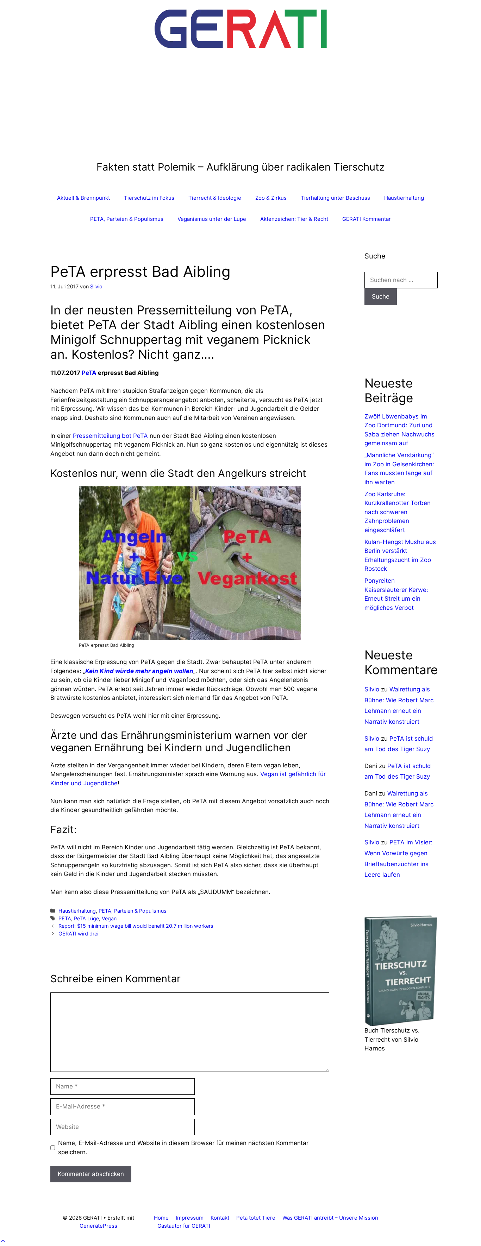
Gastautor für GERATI (183, 1225)
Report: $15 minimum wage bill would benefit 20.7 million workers (135, 926)
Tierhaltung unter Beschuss (335, 197)
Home (161, 1217)
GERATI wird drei (78, 934)
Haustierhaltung (404, 197)
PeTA (89, 372)
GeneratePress (98, 1225)
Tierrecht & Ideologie (214, 197)
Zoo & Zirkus (271, 197)
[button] (3, 1241)
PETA (64, 918)
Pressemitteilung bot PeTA (110, 435)
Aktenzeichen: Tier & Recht (294, 219)
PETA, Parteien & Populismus (126, 219)
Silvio (371, 689)
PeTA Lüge (86, 918)
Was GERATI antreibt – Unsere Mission (330, 1217)
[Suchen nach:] (401, 279)
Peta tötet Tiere (255, 1217)
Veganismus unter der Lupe (211, 219)
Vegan (109, 918)
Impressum (190, 1217)
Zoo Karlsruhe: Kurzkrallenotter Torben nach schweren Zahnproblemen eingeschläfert (397, 512)
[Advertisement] (240, 108)
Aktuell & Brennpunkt (83, 197)
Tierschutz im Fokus (149, 197)
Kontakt (220, 1217)
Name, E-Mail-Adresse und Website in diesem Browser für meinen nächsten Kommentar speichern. (183, 1147)
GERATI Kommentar (366, 219)
